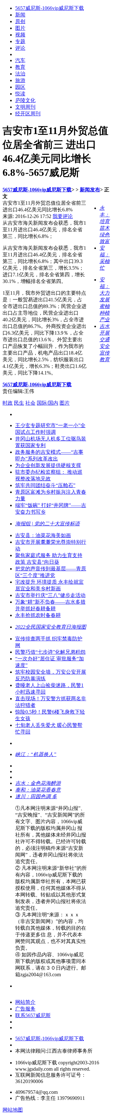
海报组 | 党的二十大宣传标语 (47, 523)
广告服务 (25, 1008)
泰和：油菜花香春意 (38, 789)
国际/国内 (47, 403)
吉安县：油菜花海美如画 (43, 535)
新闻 (20, 14)
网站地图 (13, 1110)
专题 (20, 41)
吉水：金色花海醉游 (38, 783)
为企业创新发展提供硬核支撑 (48, 465)
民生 (19, 403)
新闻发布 (90, 189)
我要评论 (63, 216)
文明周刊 (25, 107)
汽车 (20, 60)
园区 (20, 87)
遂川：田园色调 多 (36, 796)
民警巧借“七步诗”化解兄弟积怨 (50, 652)
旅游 (20, 80)
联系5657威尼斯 (33, 1015)
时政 (8, 403)
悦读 (20, 93)
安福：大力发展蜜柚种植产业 (104, 299)
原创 (20, 21)
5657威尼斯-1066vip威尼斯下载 (49, 8)
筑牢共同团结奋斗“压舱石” (45, 485)
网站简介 (25, 1002)
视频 (20, 34)
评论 (20, 48)
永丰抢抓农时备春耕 (38, 615)
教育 (20, 67)
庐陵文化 (25, 100)
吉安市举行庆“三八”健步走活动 (50, 595)
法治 (20, 73)
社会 (30, 403)
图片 (20, 28)
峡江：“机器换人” (35, 754)
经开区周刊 (28, 113)
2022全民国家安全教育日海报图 (50, 627)
